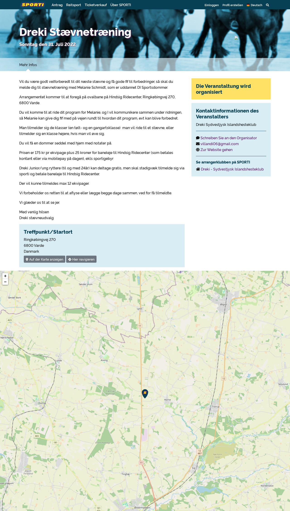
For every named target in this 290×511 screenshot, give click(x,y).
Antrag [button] (57, 4)
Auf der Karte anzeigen (45, 259)
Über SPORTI (120, 4)
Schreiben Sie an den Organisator (229, 137)
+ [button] (5, 275)
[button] (254, 5)
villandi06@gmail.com (220, 143)
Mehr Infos (28, 64)
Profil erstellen (232, 5)
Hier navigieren (82, 259)
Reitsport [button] (73, 4)
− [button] (5, 281)
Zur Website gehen (216, 149)
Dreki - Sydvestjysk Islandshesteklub (232, 168)
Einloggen (212, 5)
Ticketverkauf (96, 4)
